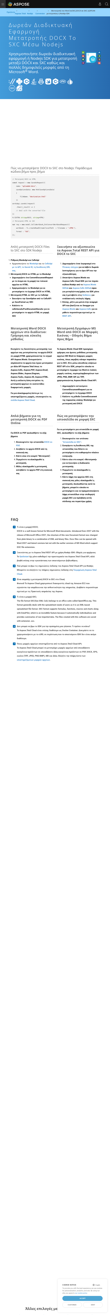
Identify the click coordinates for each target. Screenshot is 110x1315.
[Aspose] (19, 4)
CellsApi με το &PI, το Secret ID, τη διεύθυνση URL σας (32, 267)
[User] (100, 4)
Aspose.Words (68, 309)
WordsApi (34, 263)
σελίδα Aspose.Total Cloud (23, 400)
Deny (93, 1305)
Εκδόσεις (86, 295)
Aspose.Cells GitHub (82, 288)
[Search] (106, 4)
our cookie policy (81, 1293)
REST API (66, 316)
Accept (83, 1298)
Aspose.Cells (85, 309)
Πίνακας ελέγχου (70, 267)
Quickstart (24, 556)
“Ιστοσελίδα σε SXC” (71, 442)
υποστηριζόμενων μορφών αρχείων (33, 660)
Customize (72, 1305)
